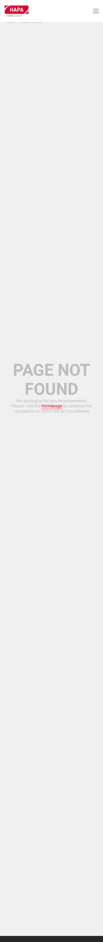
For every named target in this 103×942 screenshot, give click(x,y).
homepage (51, 406)
